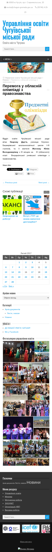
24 (32, 277)
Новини (8, 317)
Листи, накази (13, 313)
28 (13, 282)
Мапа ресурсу (26, 542)
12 (46, 267)
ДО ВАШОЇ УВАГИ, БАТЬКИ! (17, 328)
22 (19, 277)
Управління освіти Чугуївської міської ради (26, 29)
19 (46, 272)
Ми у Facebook (11, 332)
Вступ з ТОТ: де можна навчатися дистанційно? (31, 219)
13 (6, 272)
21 (13, 277)
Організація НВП (12, 507)
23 (26, 277)
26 (46, 277)
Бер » (11, 286)
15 (19, 272)
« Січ (5, 286)
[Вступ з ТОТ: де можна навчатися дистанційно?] (33, 205)
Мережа (8, 496)
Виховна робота (12, 510)
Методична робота (13, 500)
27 (6, 282)
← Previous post (10, 182)
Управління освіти (13, 493)
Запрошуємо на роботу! (10, 217)
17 (32, 272)
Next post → (44, 182)
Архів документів (12, 309)
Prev (5, 528)
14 (13, 272)
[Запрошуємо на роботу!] (13, 205)
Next (47, 528)
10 (32, 267)
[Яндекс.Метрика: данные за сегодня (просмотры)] (26, 549)
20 (6, 277)
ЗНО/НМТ (9, 503)
